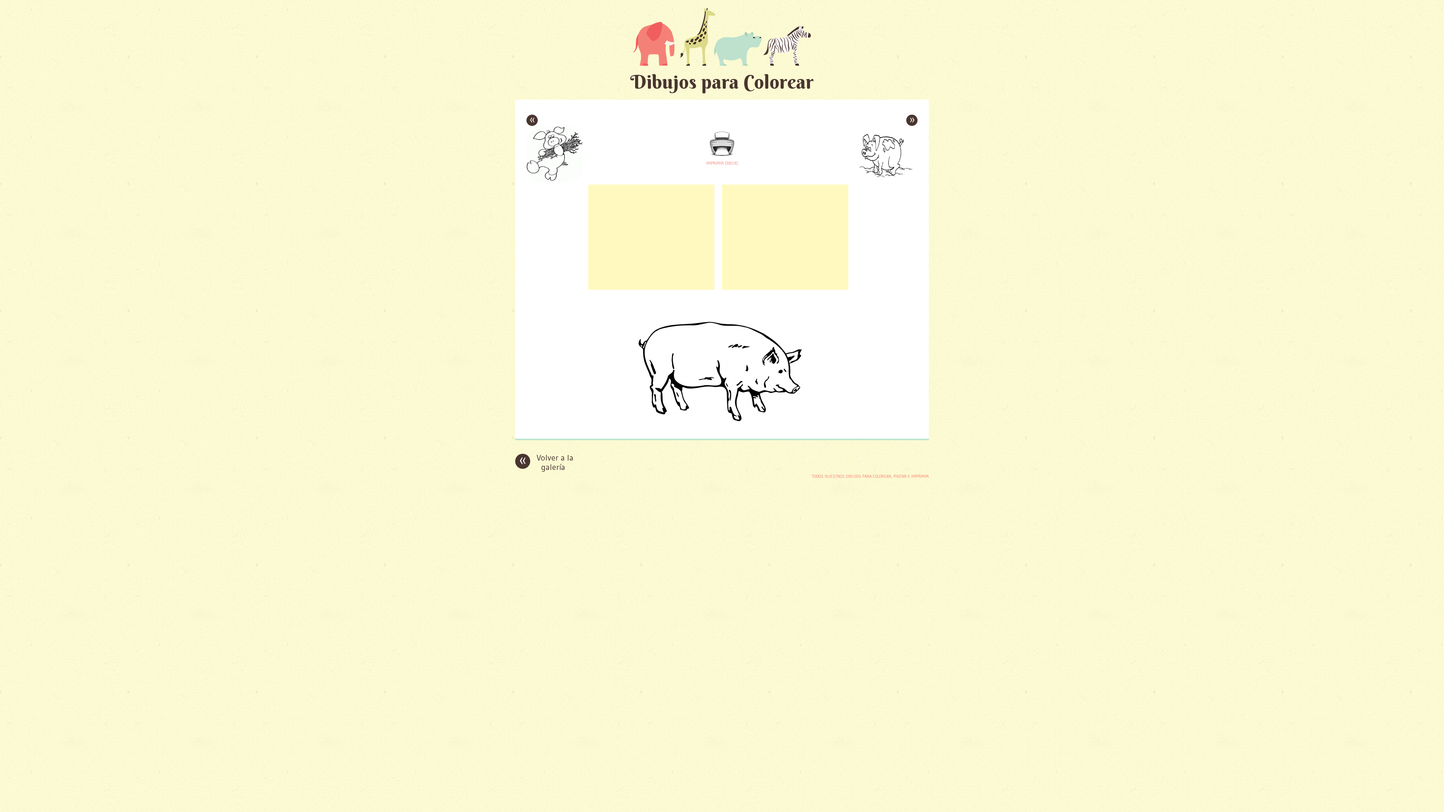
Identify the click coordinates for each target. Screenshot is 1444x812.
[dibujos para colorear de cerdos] (722, 427)
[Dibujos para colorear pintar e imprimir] (722, 37)
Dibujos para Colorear (722, 82)
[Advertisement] (651, 237)
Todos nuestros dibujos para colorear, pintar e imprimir (870, 476)
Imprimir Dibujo (722, 163)
